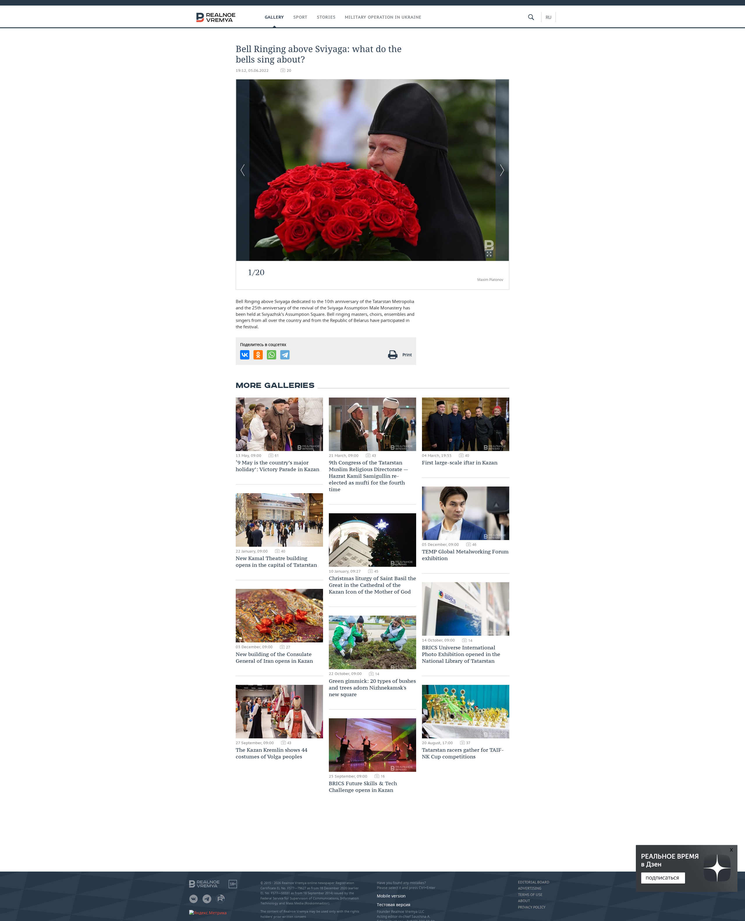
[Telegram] (285, 354)
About (524, 901)
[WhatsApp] (271, 354)
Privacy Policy (531, 907)
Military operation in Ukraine (383, 17)
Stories (326, 17)
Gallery (274, 17)
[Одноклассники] (258, 354)
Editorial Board (533, 882)
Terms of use (530, 895)
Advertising (529, 888)
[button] (489, 254)
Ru (548, 17)
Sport (300, 17)
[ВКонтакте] (244, 354)
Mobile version (391, 896)
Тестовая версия (393, 904)
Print (407, 354)
